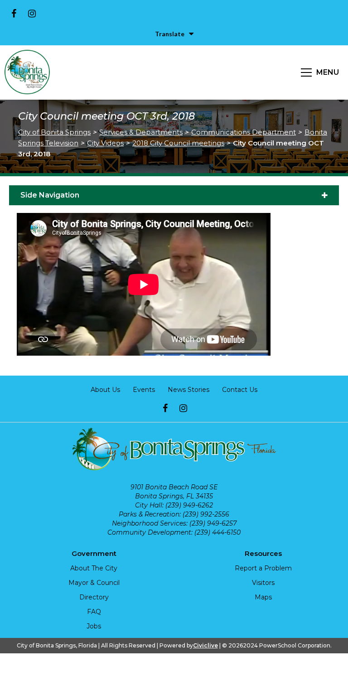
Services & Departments (141, 132)
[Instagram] (32, 13)
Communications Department (243, 132)
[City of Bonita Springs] (27, 72)
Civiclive (205, 645)
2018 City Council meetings (178, 143)
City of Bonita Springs (54, 132)
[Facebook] (13, 13)
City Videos (105, 143)
